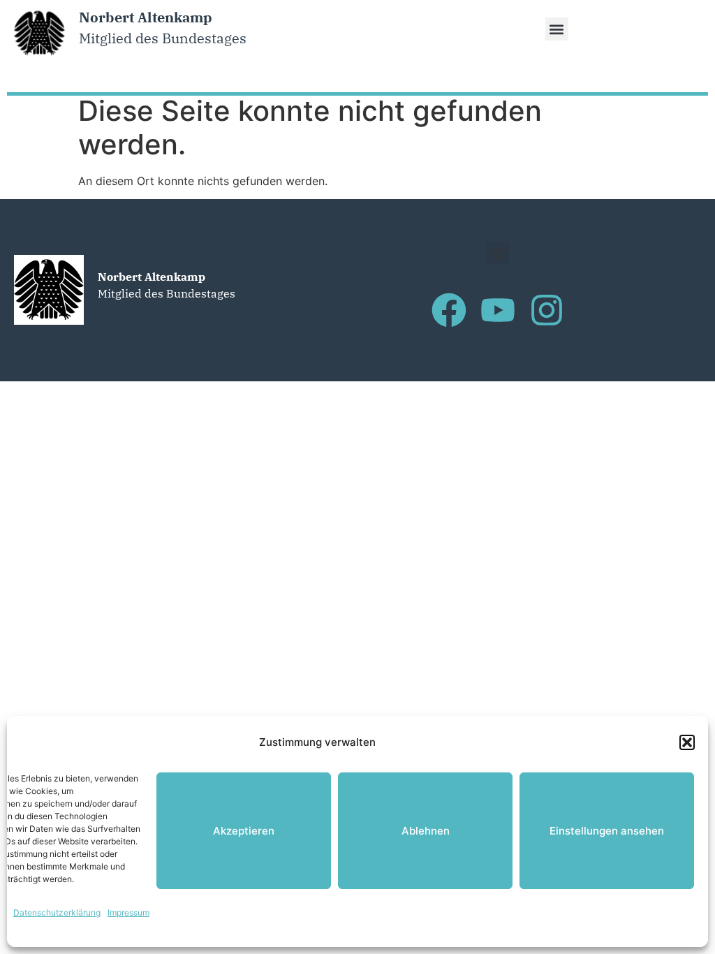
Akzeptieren (243, 830)
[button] (687, 742)
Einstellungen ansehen (607, 830)
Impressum (128, 912)
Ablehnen (425, 830)
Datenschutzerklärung (57, 912)
